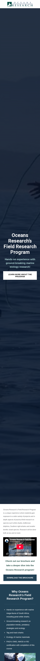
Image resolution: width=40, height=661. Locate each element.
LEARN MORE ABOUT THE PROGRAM (20, 275)
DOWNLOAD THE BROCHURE (20, 578)
